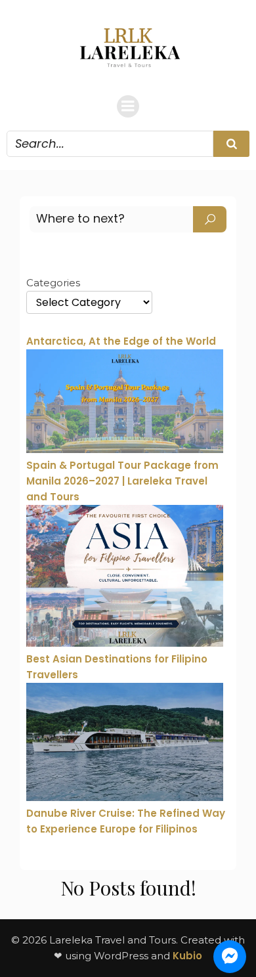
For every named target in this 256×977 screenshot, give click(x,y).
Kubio (187, 956)
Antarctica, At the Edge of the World (121, 341)
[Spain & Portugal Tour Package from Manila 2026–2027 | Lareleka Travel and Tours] (124, 403)
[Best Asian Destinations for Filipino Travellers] (124, 578)
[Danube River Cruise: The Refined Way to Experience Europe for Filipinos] (124, 744)
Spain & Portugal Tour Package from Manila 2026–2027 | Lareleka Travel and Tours (122, 481)
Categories (53, 282)
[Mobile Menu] (128, 106)
